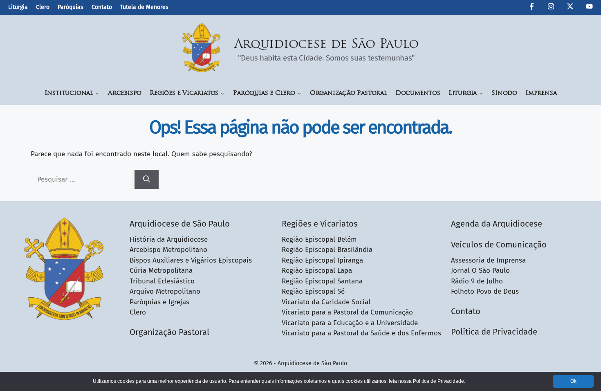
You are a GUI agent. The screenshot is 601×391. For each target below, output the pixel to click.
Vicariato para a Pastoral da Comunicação (347, 312)
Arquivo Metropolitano (165, 291)
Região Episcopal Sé (313, 291)
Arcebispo (124, 93)
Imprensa (540, 93)
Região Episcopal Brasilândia (327, 249)
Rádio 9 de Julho (477, 281)
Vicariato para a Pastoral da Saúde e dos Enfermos (361, 333)
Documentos (417, 93)
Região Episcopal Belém (319, 239)
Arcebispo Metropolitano (168, 249)
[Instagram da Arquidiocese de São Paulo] (550, 7)
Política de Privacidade (494, 332)
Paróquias (70, 7)
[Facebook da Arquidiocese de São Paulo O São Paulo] (531, 7)
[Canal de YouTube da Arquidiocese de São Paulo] (589, 7)
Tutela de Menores (144, 7)
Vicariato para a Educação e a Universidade (350, 323)
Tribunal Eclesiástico (162, 281)
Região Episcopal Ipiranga (322, 260)
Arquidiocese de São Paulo (326, 44)
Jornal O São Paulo (480, 270)
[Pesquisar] (147, 179)
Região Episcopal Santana (322, 281)
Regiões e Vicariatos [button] (184, 93)
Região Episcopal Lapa (317, 270)
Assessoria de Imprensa (488, 260)
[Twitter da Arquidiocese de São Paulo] (570, 7)
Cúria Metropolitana (161, 270)
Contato (102, 7)
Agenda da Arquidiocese (496, 224)
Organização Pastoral (348, 93)
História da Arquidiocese (169, 239)
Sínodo (504, 93)
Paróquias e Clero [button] (264, 93)
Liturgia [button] (463, 93)
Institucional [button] (69, 93)
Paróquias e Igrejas (159, 302)
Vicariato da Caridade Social (326, 302)
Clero (42, 7)
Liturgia (18, 7)
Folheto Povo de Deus (485, 291)
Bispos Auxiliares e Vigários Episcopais (191, 260)
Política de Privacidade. (439, 381)
